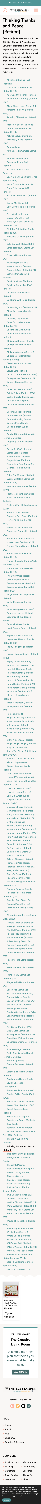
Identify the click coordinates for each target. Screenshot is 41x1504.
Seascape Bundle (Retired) (20, 993)
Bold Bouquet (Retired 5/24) (21, 244)
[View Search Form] (5, 10)
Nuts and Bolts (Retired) (19, 840)
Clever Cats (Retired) (17, 371)
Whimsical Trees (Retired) (19, 1239)
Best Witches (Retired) (18, 214)
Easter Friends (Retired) (18, 456)
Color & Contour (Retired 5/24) (22, 374)
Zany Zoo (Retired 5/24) (19, 1269)
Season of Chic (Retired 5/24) (21, 1001)
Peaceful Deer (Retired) (18, 878)
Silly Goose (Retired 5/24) (19, 1027)
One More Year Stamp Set (19, 852)
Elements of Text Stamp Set (21, 464)
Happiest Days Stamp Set (19, 635)
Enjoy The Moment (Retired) (21, 475)
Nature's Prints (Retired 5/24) (21, 829)
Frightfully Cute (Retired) (19, 576)
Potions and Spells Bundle (19, 948)
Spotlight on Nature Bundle (20, 1079)
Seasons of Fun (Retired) (19, 1004)
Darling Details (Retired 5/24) (21, 397)
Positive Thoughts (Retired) (20, 945)
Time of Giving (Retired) (18, 1172)
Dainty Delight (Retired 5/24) (21, 393)
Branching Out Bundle (17, 262)
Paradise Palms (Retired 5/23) (21, 866)
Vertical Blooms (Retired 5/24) (22, 1202)
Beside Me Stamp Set (17, 203)
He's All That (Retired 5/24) (20, 665)
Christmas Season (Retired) (20, 352)
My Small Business (16, 822)
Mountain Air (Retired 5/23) (20, 818)
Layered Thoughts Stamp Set (21, 777)
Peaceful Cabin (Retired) (19, 874)
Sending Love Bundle (17, 1008)
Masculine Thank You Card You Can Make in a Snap (11, 1304)
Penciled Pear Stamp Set (19, 900)
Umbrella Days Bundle (17, 1198)
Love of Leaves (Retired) (19, 792)
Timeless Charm (15, 1176)
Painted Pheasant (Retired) (20, 859)
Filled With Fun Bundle (18, 512)
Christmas (10, 1471)
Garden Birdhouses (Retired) (21, 583)
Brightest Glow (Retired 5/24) (21, 270)
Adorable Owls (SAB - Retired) (22, 95)
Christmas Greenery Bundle (20, 341)
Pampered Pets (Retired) (19, 863)
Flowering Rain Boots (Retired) (22, 516)
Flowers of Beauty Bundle (19, 527)
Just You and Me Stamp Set (20, 758)
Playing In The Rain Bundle (20, 926)
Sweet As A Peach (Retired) (20, 1101)
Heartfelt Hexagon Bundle (19, 669)
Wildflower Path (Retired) (19, 1243)
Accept (6, 1500)
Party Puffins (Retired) (18, 870)
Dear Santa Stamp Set (18, 400)
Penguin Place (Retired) (18, 904)
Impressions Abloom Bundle (20, 721)
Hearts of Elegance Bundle (20, 680)
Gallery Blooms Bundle (18, 579)
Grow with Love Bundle (18, 624)
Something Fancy (15, 1060)
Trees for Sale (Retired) (18, 1183)
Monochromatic (30, 1462)
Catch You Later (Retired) (19, 281)
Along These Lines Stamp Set (21, 106)
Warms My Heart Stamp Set (20, 1210)
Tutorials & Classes (14, 1442)
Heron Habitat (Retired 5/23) (21, 684)
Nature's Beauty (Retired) (19, 825)
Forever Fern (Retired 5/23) (20, 542)
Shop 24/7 (10, 1438)
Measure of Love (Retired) (20, 807)
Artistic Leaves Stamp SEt (19, 136)
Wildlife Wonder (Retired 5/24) (22, 1247)
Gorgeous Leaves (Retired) (20, 613)
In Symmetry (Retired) (18, 725)
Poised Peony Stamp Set (19, 941)
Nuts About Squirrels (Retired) (22, 837)
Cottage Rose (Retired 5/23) (21, 378)
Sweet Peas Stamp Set (18, 1116)
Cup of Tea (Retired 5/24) (19, 389)
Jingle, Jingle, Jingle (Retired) (21, 743)
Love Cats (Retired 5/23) (19, 788)
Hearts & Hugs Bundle (17, 676)
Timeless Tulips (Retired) (19, 1180)
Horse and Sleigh (15, 714)
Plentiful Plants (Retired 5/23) (21, 930)
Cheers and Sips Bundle (18, 330)
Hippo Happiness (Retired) (20, 702)
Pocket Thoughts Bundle (19, 934)
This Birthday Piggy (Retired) (21, 1154)
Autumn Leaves (14, 147)
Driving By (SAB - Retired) (19, 449)
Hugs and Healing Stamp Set (21, 717)
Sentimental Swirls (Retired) (20, 1016)
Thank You (28, 1475)
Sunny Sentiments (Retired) (20, 1090)
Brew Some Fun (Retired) (19, 266)
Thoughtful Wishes (16, 1165)
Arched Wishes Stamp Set (20, 125)
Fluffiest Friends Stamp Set (20, 538)
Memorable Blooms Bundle (20, 811)
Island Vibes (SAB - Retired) (20, 740)
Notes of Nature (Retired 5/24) (22, 833)
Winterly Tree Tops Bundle (20, 1250)
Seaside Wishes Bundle (18, 997)
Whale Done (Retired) (17, 1232)
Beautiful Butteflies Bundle (20, 184)
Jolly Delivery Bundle (17, 747)
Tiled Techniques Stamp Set (21, 1168)
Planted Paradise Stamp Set (20, 922)
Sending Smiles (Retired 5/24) (21, 1012)
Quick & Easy (29, 1466)
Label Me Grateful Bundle (19, 773)
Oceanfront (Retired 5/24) (20, 844)
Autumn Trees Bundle (17, 158)
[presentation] (11, 1290)
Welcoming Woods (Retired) (20, 1228)
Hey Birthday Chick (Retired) (21, 688)
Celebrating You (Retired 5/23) (22, 307)
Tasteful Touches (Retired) (20, 1127)
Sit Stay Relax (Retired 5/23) (21, 1034)
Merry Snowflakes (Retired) (20, 814)
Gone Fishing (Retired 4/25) (20, 609)
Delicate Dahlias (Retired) (19, 415)
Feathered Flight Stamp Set (20, 494)
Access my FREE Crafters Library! (20, 3)
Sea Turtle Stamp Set (17, 990)
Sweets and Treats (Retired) (21, 1120)
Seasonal (27, 1471)
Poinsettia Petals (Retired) (20, 937)
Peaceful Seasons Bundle (19, 889)
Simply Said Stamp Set (18, 1031)
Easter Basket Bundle (17, 453)
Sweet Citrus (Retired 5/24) (20, 1105)
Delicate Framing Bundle (19, 419)
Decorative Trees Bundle (19, 412)
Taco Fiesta (12, 1124)
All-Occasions (12, 1462)
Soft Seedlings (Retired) (19, 1049)
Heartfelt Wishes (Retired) (20, 673)
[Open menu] (36, 10)
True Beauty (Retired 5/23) (20, 1195)
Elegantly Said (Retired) (18, 460)
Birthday (9, 1466)
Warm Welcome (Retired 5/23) (22, 1206)
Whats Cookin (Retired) (18, 1236)
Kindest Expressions (17, 762)
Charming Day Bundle (17, 318)
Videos (26, 1479)
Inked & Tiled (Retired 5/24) (20, 728)
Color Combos (12, 1475)
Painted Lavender (15, 855)
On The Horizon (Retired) (19, 848)
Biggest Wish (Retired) (18, 218)
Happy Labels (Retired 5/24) (21, 661)
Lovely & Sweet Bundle (18, 796)
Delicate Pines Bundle (17, 423)
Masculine (10, 1479)
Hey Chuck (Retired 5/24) (19, 691)
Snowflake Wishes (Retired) (20, 1038)
